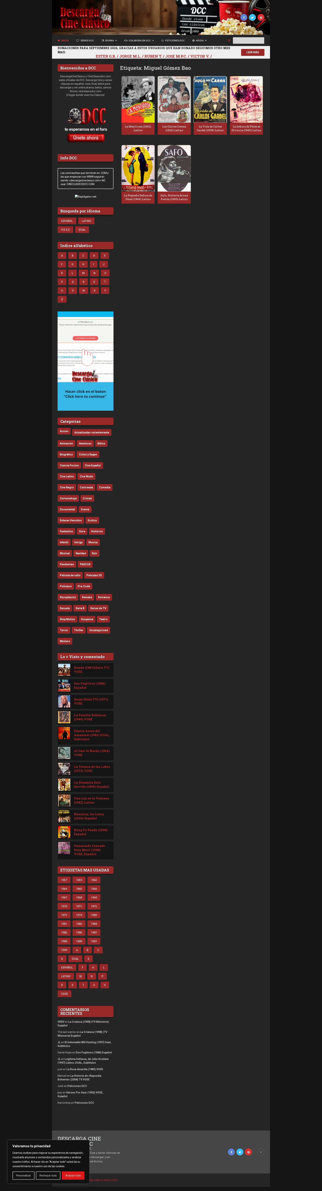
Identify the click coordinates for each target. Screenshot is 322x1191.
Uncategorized (98, 630)
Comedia (104, 487)
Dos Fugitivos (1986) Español (89, 685)
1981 (64, 923)
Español (67, 221)
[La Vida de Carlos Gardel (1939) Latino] (210, 99)
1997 (94, 941)
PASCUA (85, 564)
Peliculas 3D (94, 575)
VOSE (64, 993)
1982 (79, 923)
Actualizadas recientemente (91, 432)
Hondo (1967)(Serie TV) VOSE (91, 670)
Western (65, 641)
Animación (66, 443)
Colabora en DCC (139, 40)
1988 (64, 941)
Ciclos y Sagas (88, 454)
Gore (82, 531)
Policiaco (66, 586)
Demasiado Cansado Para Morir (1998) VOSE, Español (89, 850)
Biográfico (66, 454)
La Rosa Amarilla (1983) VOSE (85, 1069)
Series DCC (87, 40)
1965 (79, 888)
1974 (79, 915)
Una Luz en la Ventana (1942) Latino (91, 800)
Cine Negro (67, 487)
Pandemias (67, 564)
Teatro (103, 619)
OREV (61, 1021)
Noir (94, 553)
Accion (64, 431)
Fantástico (66, 531)
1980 (94, 915)
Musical (65, 553)
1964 (64, 888)
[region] (48, 1162)
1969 (94, 897)
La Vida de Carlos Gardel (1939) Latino (210, 128)
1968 (79, 897)
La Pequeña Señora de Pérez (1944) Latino (138, 197)
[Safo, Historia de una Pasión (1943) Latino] (174, 168)
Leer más (253, 52)
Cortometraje (68, 498)
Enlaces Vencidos (71, 520)
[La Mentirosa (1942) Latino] (138, 99)
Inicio (65, 40)
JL (59, 1042)
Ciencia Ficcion (69, 465)
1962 (94, 880)
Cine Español (93, 465)
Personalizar (23, 1175)
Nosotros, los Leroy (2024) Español (89, 816)
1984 (94, 923)
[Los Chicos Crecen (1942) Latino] (174, 99)
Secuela (65, 608)
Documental (67, 509)
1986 (79, 932)
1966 (94, 888)
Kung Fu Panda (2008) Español (91, 832)
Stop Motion (67, 619)
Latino (86, 221)
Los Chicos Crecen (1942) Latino (174, 128)
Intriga (78, 542)
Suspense (87, 619)
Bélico (101, 443)
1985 (64, 932)
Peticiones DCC (175, 40)
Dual (82, 229)
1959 (79, 880)
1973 (64, 915)
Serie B (80, 608)
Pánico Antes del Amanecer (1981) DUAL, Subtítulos (92, 735)
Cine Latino (67, 476)
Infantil (64, 542)
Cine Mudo (86, 476)
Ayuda (199, 40)
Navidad (81, 553)
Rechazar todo (48, 1175)
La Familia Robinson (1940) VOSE (90, 717)
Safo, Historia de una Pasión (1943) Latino (174, 197)
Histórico (97, 531)
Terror (64, 630)
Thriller (78, 630)
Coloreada (86, 487)
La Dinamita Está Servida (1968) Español (91, 784)
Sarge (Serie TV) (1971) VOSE (91, 701)
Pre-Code (84, 586)
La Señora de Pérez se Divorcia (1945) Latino (246, 128)
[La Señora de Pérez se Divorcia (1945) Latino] (246, 99)
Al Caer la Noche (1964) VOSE (92, 753)
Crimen (87, 498)
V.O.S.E (65, 229)
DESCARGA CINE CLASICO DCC (79, 1141)
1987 (94, 932)
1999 (64, 950)
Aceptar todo (73, 1175)
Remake (87, 597)
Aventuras (85, 443)
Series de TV (98, 608)
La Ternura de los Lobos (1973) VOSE (92, 769)
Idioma (109, 40)
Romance (104, 597)
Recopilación (68, 597)
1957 (64, 880)
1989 (79, 941)
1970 (64, 906)
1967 (64, 897)
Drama (85, 509)
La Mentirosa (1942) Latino (138, 128)
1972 (94, 906)
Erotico (92, 520)
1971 (79, 906)
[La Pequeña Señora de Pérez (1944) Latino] (138, 168)
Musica (93, 542)
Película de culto (70, 575)
